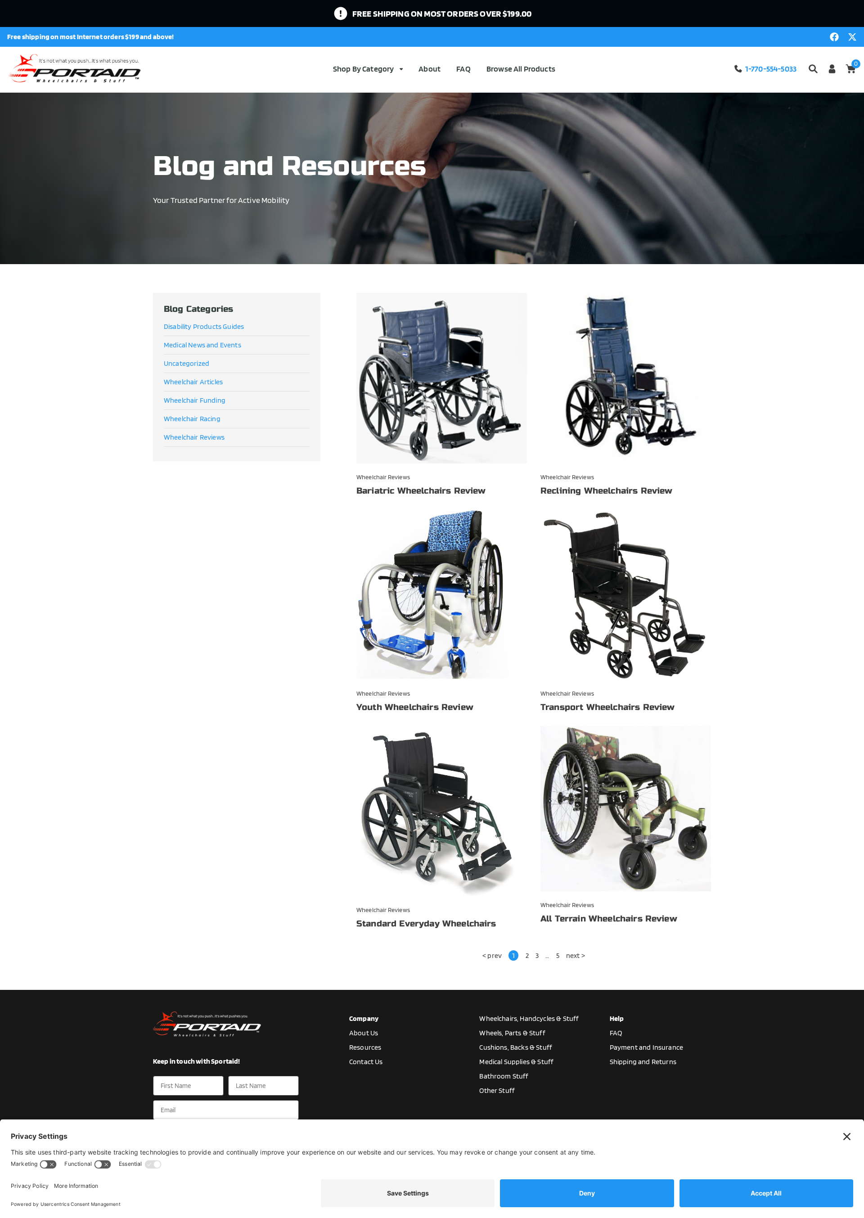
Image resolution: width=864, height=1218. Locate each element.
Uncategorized (186, 363)
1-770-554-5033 (770, 68)
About (429, 68)
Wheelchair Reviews (194, 437)
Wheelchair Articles (193, 382)
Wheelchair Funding (194, 400)
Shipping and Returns (643, 1061)
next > (575, 955)
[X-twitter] (852, 36)
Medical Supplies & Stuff (516, 1061)
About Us (363, 1033)
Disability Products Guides (204, 326)
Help (617, 1018)
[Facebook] (834, 36)
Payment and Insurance (646, 1047)
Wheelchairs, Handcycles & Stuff (529, 1018)
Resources (365, 1047)
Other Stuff (497, 1090)
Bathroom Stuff (503, 1076)
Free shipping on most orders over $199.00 (442, 13)
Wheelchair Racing (192, 418)
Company (363, 1018)
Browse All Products (520, 68)
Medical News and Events (202, 345)
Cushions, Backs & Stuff (515, 1047)
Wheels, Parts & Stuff (512, 1033)
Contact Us (366, 1061)
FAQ (463, 68)
